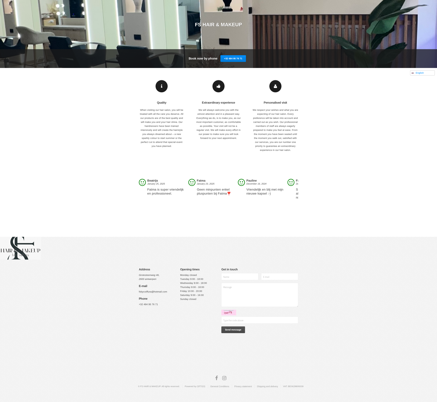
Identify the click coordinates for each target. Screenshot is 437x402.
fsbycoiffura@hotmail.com (153, 291)
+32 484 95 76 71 (233, 58)
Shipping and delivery (267, 386)
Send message (233, 329)
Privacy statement (243, 386)
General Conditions (219, 386)
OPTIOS (201, 386)
